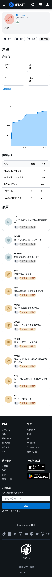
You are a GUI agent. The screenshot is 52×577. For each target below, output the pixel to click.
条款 (4, 474)
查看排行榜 (7, 89)
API (3, 451)
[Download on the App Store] (36, 467)
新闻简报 (6, 447)
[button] (33, 5)
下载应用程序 (33, 460)
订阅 (26, 505)
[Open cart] (40, 5)
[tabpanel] (26, 227)
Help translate (23, 525)
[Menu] (4, 4)
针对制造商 (32, 451)
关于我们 (6, 429)
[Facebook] (9, 534)
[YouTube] (26, 534)
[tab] (7, 39)
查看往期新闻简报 (12, 511)
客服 (4, 434)
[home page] (17, 4)
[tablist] (26, 39)
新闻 (29, 434)
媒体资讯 (31, 429)
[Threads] (42, 534)
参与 (29, 438)
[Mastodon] (31, 534)
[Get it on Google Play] (38, 476)
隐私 (4, 470)
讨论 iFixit (6, 438)
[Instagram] (20, 534)
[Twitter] (15, 534)
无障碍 (5, 465)
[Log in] (47, 5)
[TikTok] (4, 534)
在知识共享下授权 (26, 566)
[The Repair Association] (48, 534)
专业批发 (31, 443)
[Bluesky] (37, 533)
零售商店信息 (33, 447)
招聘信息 (6, 443)
